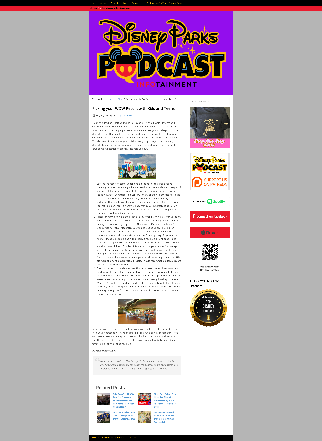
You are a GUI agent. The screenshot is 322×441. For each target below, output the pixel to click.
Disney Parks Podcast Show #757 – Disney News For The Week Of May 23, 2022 (124, 415)
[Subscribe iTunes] (210, 232)
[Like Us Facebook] (210, 216)
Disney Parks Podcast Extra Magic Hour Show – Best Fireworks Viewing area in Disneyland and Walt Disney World (165, 400)
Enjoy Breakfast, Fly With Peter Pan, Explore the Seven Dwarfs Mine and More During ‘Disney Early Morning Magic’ (123, 400)
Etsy (99, 8)
